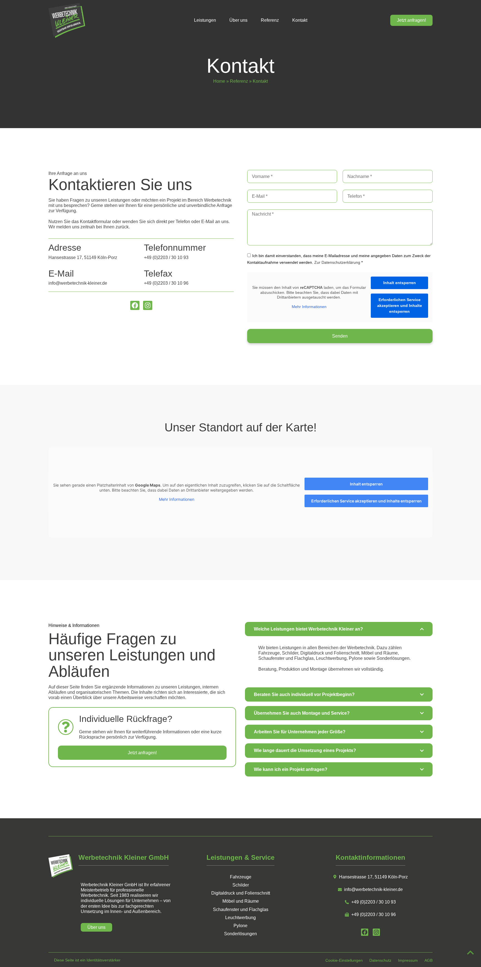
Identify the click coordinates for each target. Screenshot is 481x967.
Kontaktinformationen (370, 857)
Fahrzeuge (240, 877)
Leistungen (205, 20)
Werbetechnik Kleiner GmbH (123, 857)
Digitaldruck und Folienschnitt (240, 893)
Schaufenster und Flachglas (240, 909)
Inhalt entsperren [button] (399, 282)
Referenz (270, 20)
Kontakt (299, 20)
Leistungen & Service (240, 857)
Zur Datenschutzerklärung (337, 262)
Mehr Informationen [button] (309, 306)
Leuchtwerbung (240, 917)
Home (219, 81)
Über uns (238, 20)
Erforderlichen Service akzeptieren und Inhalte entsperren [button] (399, 305)
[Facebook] (134, 305)
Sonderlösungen (240, 933)
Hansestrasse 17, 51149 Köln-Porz (82, 257)
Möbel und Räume (240, 901)
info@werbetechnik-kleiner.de (77, 283)
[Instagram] (147, 305)
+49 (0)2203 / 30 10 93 (166, 257)
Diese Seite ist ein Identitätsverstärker (87, 960)
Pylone (240, 925)
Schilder (240, 885)
